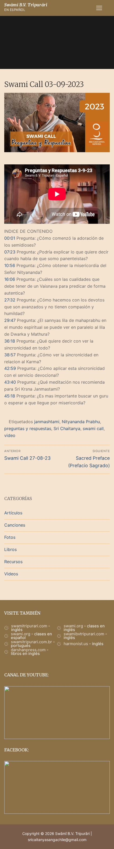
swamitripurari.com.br (31, 641)
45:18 (9, 396)
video (9, 435)
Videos (11, 573)
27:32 (9, 300)
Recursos (13, 561)
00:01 (9, 238)
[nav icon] (99, 8)
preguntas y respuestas (27, 428)
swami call (93, 428)
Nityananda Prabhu (81, 421)
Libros (10, 549)
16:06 (9, 279)
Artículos (13, 512)
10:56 (9, 265)
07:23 (9, 252)
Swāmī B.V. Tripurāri (25, 5)
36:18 (9, 341)
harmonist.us (76, 643)
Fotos (9, 537)
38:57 (10, 354)
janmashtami (46, 421)
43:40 (10, 382)
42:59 (10, 368)
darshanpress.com (28, 649)
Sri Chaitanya (67, 428)
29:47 (10, 320)
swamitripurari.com (29, 625)
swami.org (73, 625)
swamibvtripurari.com (84, 633)
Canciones (14, 525)
